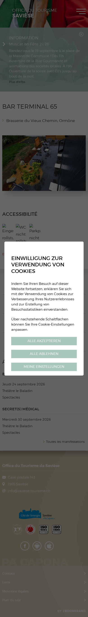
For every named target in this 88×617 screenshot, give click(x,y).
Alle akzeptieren (44, 341)
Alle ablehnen (44, 354)
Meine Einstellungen (44, 366)
